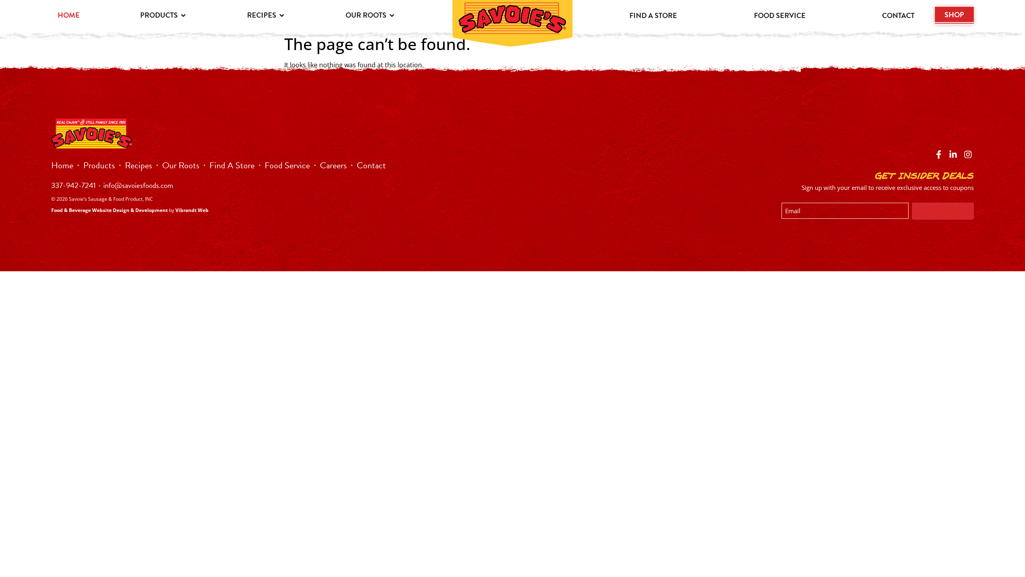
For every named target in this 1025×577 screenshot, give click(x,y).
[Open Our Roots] (392, 15)
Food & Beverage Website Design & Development (109, 210)
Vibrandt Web (192, 210)
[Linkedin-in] (953, 154)
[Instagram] (968, 154)
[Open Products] (183, 15)
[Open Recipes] (281, 15)
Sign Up (943, 211)
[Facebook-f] (939, 154)
